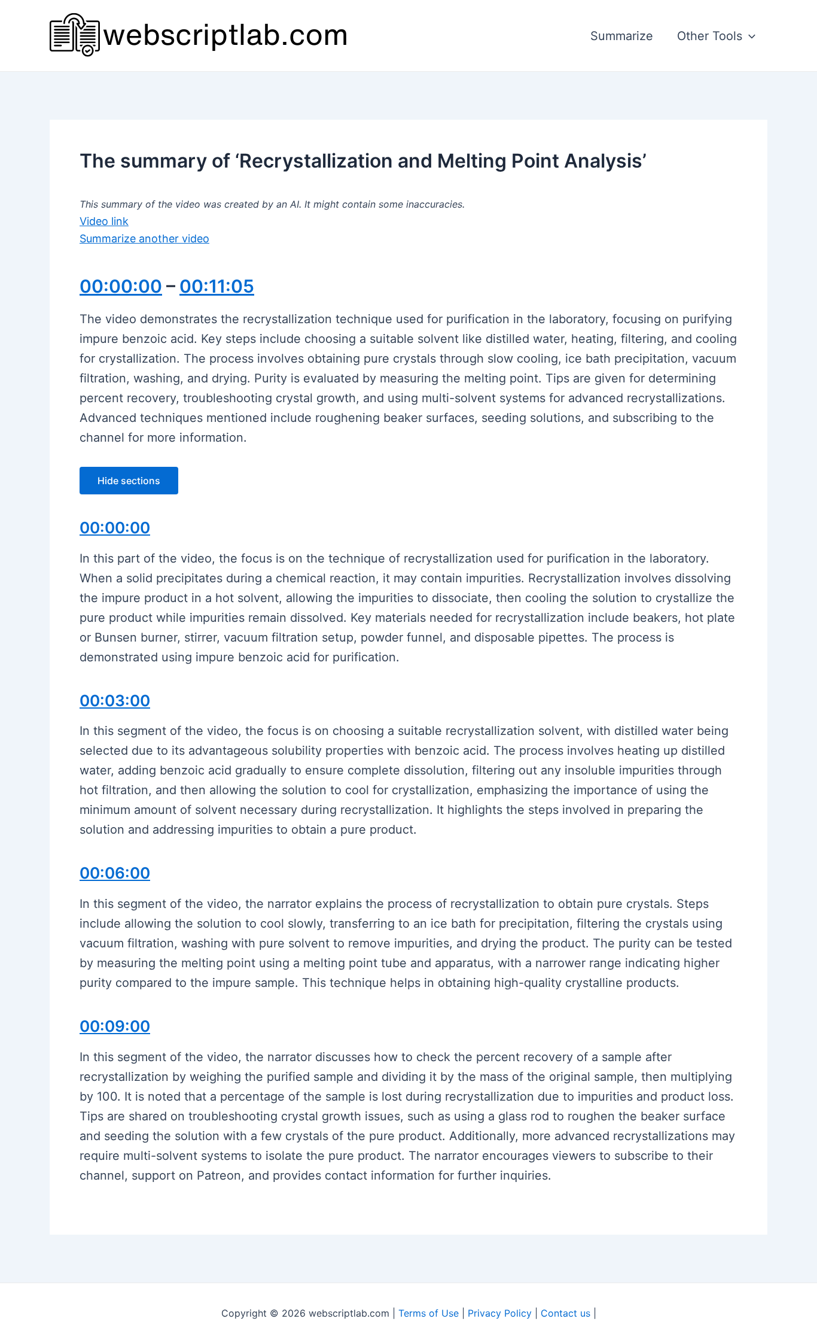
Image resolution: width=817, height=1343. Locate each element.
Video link (104, 221)
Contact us (565, 1313)
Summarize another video (144, 238)
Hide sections (128, 481)
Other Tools (709, 36)
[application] (748, 36)
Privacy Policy (500, 1313)
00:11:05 (216, 286)
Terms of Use (428, 1313)
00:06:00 (115, 873)
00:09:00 (115, 1026)
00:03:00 (115, 700)
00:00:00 (121, 286)
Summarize (621, 36)
